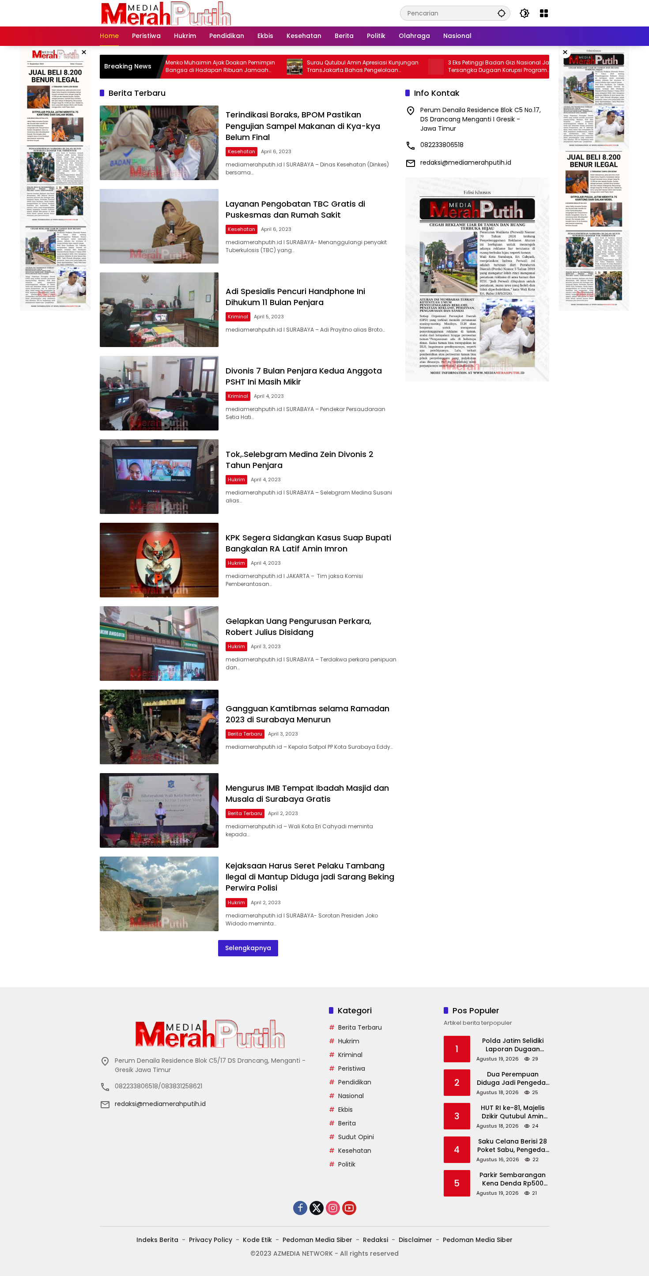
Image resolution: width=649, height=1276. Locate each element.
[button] (501, 13)
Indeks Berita (157, 1239)
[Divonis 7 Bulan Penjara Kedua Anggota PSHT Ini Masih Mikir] (159, 393)
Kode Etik (257, 1239)
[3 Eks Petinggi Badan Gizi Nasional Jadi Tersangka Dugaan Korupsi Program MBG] (392, 67)
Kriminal (238, 316)
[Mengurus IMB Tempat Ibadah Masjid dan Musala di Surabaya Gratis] (159, 810)
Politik (346, 1164)
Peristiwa (351, 1068)
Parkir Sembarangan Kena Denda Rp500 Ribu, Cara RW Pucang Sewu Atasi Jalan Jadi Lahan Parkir (512, 1179)
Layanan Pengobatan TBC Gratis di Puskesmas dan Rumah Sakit (295, 209)
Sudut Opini (356, 1137)
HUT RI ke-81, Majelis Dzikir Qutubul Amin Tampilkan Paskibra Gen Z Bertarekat (513, 1112)
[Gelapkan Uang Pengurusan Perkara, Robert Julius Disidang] (159, 643)
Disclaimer (415, 1239)
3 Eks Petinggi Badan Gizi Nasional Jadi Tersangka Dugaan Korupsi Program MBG (457, 66)
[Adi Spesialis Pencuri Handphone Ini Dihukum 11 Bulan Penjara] (159, 309)
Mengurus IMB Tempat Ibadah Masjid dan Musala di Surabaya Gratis (307, 793)
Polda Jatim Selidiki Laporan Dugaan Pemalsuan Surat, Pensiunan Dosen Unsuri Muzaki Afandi (512, 1045)
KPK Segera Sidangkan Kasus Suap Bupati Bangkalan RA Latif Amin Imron (308, 543)
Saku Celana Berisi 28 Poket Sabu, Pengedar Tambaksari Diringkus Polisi (512, 1146)
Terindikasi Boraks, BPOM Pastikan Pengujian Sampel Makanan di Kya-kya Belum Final (303, 125)
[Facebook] (300, 1208)
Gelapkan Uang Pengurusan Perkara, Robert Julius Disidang (298, 626)
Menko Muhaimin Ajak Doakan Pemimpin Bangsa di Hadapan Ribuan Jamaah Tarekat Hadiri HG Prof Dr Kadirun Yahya (176, 66)
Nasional (351, 1095)
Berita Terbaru (245, 733)
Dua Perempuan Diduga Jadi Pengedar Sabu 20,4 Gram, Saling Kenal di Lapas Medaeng (512, 1078)
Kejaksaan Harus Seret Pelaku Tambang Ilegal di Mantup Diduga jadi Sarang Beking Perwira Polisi (310, 876)
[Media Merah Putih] (166, 12)
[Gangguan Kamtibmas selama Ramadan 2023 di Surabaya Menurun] (159, 727)
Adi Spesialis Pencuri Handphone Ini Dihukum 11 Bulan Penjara (295, 297)
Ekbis (345, 1109)
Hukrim (236, 479)
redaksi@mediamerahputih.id (465, 162)
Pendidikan (354, 1082)
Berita (347, 1123)
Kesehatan (241, 151)
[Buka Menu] (544, 13)
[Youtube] (349, 1208)
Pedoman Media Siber (317, 1239)
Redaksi (375, 1239)
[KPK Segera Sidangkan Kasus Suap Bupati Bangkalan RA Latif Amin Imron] (159, 560)
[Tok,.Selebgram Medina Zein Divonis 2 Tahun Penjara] (159, 476)
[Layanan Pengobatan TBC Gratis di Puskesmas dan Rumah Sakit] (159, 226)
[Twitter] (316, 1208)
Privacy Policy (210, 1239)
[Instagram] (333, 1208)
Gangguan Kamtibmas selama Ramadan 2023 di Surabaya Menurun (307, 714)
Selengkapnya (248, 948)
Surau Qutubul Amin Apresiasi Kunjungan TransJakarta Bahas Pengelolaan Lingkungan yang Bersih (318, 66)
